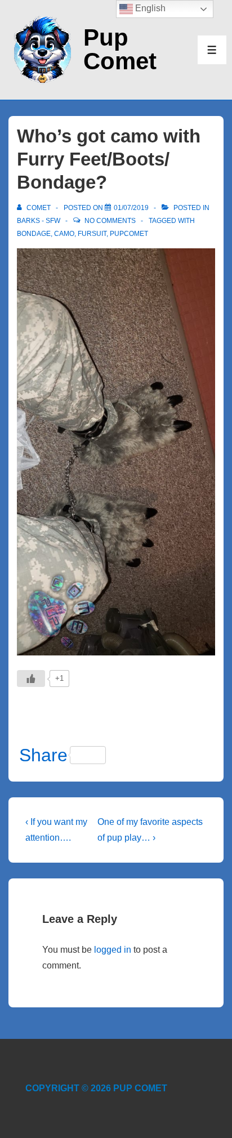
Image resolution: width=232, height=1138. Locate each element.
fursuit (92, 234)
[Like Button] (31, 678)
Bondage (34, 234)
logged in (112, 949)
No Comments (110, 221)
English (149, 8)
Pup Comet (120, 49)
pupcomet (129, 234)
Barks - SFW (38, 221)
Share (43, 755)
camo (64, 234)
